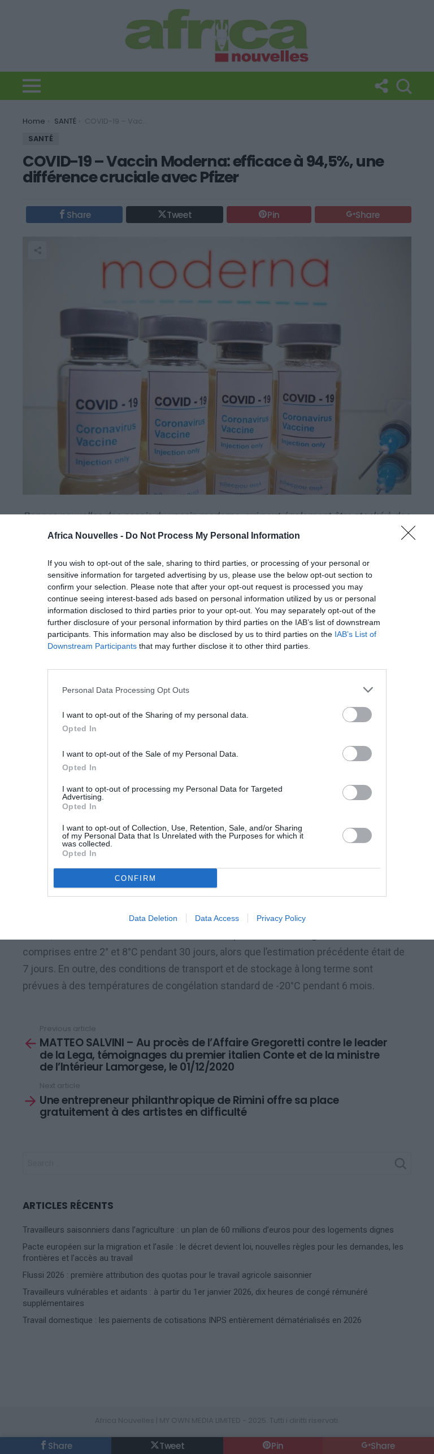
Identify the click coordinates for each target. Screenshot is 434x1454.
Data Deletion (153, 918)
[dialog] (217, 727)
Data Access (217, 918)
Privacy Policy (281, 918)
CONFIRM (136, 878)
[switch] (357, 714)
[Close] (412, 536)
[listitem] (217, 690)
